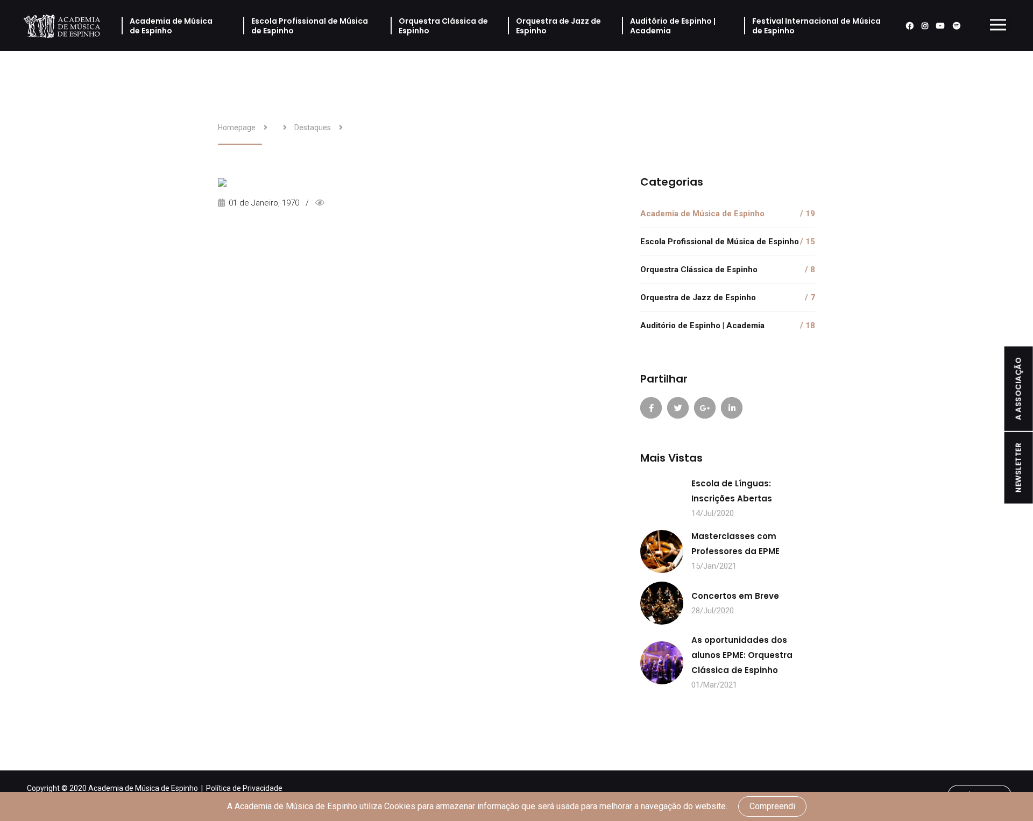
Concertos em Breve (735, 595)
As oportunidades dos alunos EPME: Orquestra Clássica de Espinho (742, 655)
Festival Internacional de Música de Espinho (816, 26)
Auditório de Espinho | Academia (673, 26)
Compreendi (772, 806)
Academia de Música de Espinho (171, 26)
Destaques (312, 127)
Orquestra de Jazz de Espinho (558, 26)
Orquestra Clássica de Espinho (443, 26)
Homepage (237, 127)
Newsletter (1018, 468)
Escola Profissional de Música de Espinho (309, 26)
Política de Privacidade (244, 788)
